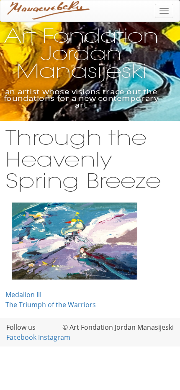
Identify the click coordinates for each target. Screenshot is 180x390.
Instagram (54, 337)
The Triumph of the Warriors (50, 304)
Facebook (21, 337)
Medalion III (23, 294)
